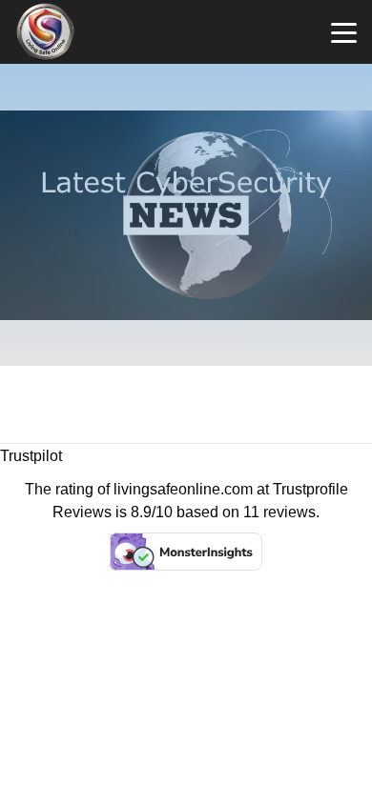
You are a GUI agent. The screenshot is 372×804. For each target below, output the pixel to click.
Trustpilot (31, 455)
